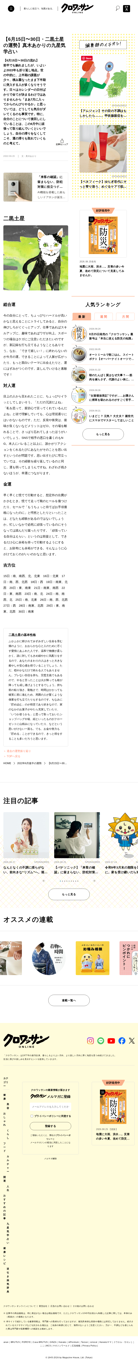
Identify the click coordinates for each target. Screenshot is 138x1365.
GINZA (53, 1342)
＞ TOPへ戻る (11, 756)
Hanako (62, 1342)
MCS (48, 1346)
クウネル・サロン (122, 1342)
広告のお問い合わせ (60, 1306)
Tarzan (84, 1342)
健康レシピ (4, 1256)
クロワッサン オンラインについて (19, 1306)
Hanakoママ (105, 1342)
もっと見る (103, 434)
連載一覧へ (69, 1000)
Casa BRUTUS (40, 1342)
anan (6, 1342)
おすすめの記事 (4, 1207)
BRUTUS (15, 1342)
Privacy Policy (89, 1346)
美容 (8, 1106)
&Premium (73, 1342)
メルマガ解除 (50, 1158)
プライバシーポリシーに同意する (52, 1116)
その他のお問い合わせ (83, 1306)
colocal (93, 1342)
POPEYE (26, 1342)
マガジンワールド (61, 1346)
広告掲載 (76, 1346)
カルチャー (8, 1164)
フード (4, 1147)
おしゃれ (4, 1119)
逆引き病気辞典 (8, 1280)
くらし (8, 1134)
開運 (4, 1179)
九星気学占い (8, 1233)
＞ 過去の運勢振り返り (17, 751)
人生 (8, 1188)
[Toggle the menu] (11, 8)
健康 (4, 1096)
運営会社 (43, 1306)
